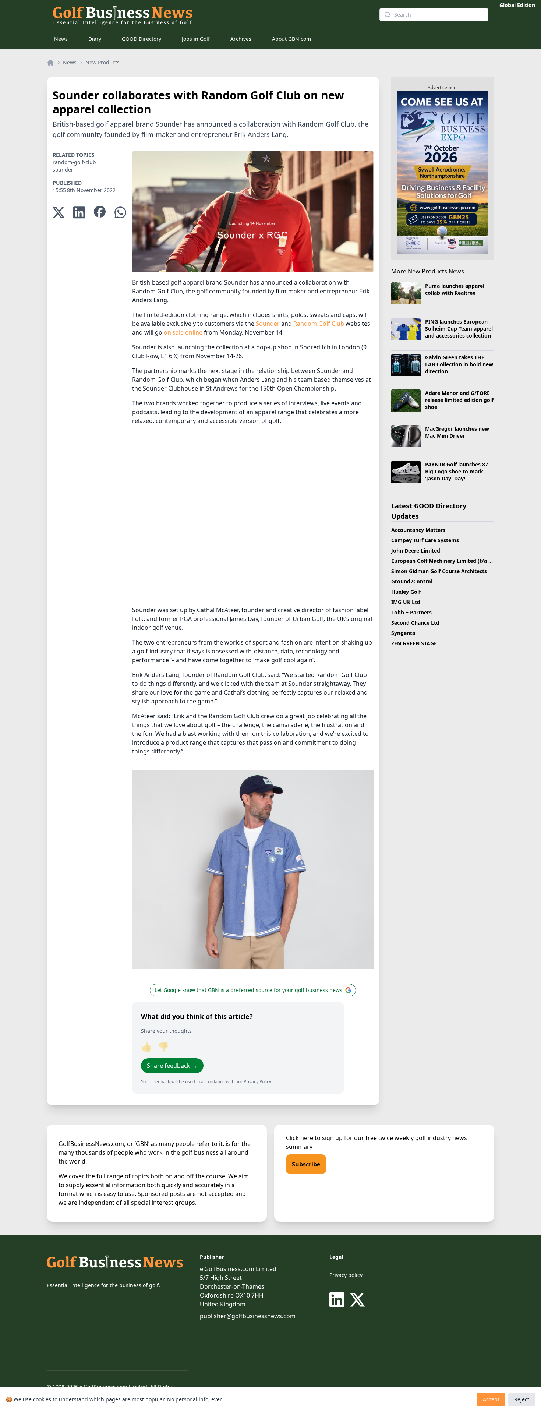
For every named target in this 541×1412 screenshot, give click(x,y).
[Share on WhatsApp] (120, 212)
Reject (521, 1399)
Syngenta (403, 632)
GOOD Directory (141, 38)
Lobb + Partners (411, 612)
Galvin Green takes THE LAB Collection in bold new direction (459, 364)
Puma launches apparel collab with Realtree (454, 289)
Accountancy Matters (418, 529)
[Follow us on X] (357, 1299)
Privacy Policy (257, 1082)
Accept (491, 1399)
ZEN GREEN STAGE (414, 643)
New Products (102, 62)
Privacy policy (346, 1274)
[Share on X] (58, 212)
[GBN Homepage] (210, 15)
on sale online (183, 332)
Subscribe (306, 1164)
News (61, 38)
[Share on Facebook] (100, 212)
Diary (94, 38)
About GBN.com (291, 38)
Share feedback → (172, 1066)
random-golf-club (74, 162)
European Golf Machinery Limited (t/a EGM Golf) (452, 560)
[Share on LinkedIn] (79, 212)
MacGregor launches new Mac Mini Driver (457, 432)
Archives (240, 38)
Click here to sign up (314, 1138)
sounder (63, 169)
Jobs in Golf (196, 38)
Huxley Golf (406, 591)
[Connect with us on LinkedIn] (338, 1299)
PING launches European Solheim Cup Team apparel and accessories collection (459, 328)
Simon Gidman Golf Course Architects (439, 571)
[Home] (50, 62)
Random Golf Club (318, 324)
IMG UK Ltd (405, 602)
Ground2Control (411, 581)
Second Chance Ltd (415, 622)
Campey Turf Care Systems (425, 540)
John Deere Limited (415, 550)
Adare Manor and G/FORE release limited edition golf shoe (459, 400)
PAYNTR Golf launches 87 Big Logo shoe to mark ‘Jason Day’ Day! (456, 471)
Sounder (268, 324)
